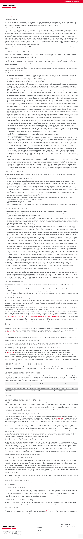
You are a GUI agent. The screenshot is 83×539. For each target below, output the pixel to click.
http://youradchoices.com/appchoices (61, 321)
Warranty (39, 527)
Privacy (39, 533)
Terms (39, 530)
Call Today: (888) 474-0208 (71, 1)
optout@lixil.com (10, 331)
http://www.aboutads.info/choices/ (16, 316)
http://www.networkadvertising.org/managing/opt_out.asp (43, 316)
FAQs (39, 525)
